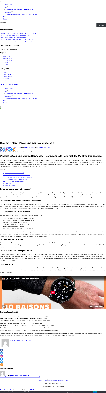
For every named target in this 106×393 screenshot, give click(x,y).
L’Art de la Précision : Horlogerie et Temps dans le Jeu (19, 9)
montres (5, 7)
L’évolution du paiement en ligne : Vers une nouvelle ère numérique (18, 33)
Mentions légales (52, 380)
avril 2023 (5, 65)
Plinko (4, 16)
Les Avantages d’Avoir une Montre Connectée (19, 177)
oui (93, 392)
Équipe (40, 380)
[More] (14, 149)
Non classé (6, 78)
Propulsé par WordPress (6, 390)
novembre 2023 (7, 60)
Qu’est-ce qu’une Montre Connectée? (13, 173)
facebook (61, 380)
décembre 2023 (7, 58)
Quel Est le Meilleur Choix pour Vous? (13, 181)
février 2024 (6, 56)
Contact (45, 380)
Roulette (5, 19)
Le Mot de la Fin (8, 183)
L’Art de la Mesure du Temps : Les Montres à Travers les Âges (21, 14)
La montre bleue (9, 84)
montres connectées (8, 4)
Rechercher (3, 22)
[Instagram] (6, 149)
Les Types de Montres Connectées (16, 179)
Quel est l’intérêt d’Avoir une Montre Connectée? (16, 175)
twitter (66, 380)
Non (95, 392)
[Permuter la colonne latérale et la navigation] (0, 106)
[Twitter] (4, 149)
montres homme (7, 12)
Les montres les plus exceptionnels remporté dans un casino (16, 41)
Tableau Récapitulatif (9, 185)
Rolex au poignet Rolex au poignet (11, 147)
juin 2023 (5, 62)
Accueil (2, 152)
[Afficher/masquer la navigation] (0, 1)
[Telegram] (9, 149)
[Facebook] (1, 149)
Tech (4, 80)
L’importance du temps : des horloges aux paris (13, 37)
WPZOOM (32, 390)
